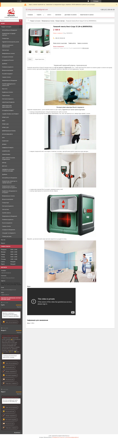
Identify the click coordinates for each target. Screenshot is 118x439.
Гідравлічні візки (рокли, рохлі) (10, 42)
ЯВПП (3, 120)
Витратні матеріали (7, 70)
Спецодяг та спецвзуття (8, 233)
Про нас (3, 240)
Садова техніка (6, 77)
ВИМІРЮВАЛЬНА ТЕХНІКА (9, 131)
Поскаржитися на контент (58, 437)
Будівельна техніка (7, 92)
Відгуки (3, 243)
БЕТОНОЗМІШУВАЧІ (7, 134)
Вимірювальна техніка (8, 53)
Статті (49, 14)
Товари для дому (6, 236)
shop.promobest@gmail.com (8, 289)
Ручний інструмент (7, 73)
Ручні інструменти (7, 223)
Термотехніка (6, 95)
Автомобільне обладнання (9, 30)
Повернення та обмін (87, 14)
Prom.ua (67, 435)
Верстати (4, 89)
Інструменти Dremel (7, 57)
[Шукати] (20, 20)
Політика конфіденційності (72, 437)
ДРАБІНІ (4, 144)
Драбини (4, 63)
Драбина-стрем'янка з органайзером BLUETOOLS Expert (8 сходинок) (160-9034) (11, 314)
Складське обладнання (8, 229)
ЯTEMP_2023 (5, 127)
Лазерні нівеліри (60, 21)
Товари (39, 14)
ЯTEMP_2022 (5, 124)
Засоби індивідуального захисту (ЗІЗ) (8, 84)
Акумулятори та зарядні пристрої (8, 34)
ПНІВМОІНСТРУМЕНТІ (7, 147)
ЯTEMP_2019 (5, 117)
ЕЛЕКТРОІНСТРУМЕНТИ (8, 102)
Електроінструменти (7, 99)
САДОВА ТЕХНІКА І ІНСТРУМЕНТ (10, 114)
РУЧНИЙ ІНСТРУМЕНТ (8, 110)
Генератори (5, 38)
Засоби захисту (6, 213)
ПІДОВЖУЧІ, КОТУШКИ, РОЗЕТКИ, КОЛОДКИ (8, 170)
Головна (30, 14)
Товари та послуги (6, 27)
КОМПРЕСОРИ (6, 151)
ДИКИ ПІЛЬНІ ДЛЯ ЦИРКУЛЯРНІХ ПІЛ (7, 106)
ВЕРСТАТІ (4, 166)
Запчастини (5, 50)
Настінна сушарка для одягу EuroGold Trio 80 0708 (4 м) (10, 400)
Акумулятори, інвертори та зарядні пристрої (9, 181)
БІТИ (3, 137)
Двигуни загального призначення (7, 45)
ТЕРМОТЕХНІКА (6, 154)
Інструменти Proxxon (8, 60)
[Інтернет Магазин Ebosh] (11, 12)
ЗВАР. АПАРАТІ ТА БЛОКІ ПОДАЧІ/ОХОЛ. (8, 158)
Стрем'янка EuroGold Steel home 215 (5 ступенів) (10, 356)
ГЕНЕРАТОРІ (5, 141)
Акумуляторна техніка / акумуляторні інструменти (9, 186)
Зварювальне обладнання (9, 80)
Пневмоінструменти (7, 67)
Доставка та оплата (71, 14)
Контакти (58, 14)
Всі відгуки (17, 432)
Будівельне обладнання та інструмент (9, 191)
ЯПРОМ (4, 162)
